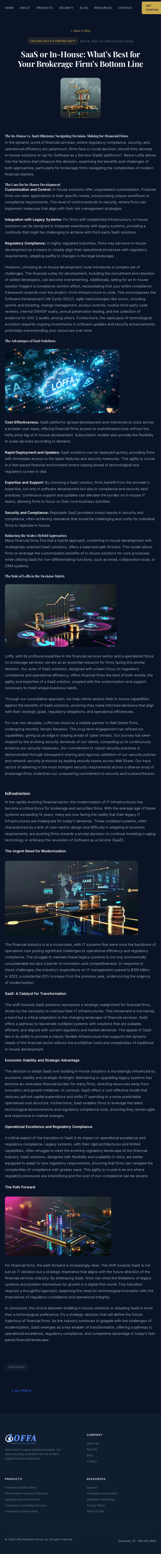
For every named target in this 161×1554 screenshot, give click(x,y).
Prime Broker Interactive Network (26, 1493)
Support (92, 1487)
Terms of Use (95, 1511)
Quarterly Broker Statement (22, 1499)
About (25, 7)
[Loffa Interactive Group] (36, 1438)
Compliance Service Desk (21, 1511)
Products (45, 7)
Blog (84, 7)
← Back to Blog (80, 30)
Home (9, 7)
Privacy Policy (96, 1505)
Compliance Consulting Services (25, 1505)
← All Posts (21, 1390)
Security (66, 7)
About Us (93, 1443)
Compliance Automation (102, 1493)
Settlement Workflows (101, 1499)
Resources (103, 7)
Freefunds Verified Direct (21, 1487)
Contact (125, 7)
